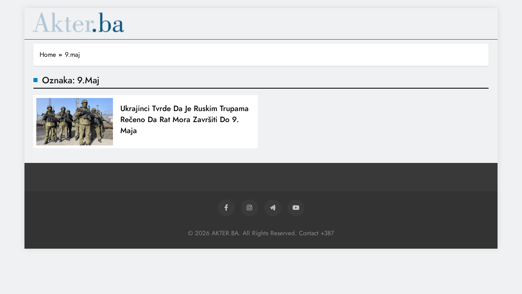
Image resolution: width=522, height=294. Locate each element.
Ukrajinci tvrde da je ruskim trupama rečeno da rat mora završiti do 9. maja (184, 119)
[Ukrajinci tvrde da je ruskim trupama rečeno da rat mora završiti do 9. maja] (74, 121)
